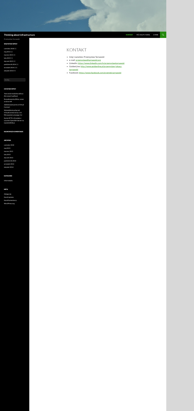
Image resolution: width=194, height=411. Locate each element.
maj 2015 (7, 52)
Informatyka (8, 181)
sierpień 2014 (8, 71)
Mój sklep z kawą (143, 35)
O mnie (155, 35)
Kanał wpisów (9, 197)
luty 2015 (7, 58)
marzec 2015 (8, 55)
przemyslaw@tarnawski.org (88, 60)
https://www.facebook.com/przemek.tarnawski (100, 72)
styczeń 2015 (8, 61)
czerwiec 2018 (9, 49)
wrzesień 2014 (9, 67)
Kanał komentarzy (10, 200)
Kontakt (129, 35)
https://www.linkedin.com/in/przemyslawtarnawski (101, 63)
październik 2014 (10, 64)
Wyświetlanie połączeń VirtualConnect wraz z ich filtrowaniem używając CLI (13, 112)
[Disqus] (97, 117)
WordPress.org (9, 203)
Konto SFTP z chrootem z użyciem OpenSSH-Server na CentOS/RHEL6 (14, 120)
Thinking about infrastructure (19, 34)
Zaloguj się (7, 194)
